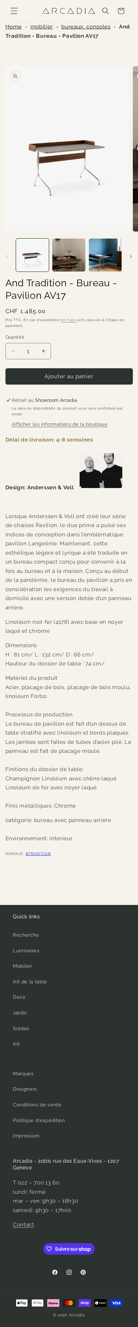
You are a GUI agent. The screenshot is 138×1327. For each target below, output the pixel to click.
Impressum (26, 1136)
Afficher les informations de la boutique (60, 424)
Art (16, 1044)
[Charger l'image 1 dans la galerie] (32, 255)
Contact (23, 1224)
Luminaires (26, 951)
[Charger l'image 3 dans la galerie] (105, 255)
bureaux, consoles (85, 26)
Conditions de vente (37, 1105)
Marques (23, 1074)
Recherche (26, 935)
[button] (14, 11)
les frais (69, 320)
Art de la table (30, 982)
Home (13, 26)
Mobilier (22, 966)
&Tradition (38, 854)
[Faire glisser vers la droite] (131, 257)
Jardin (20, 1013)
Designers (25, 1089)
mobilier (41, 26)
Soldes (21, 1028)
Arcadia (77, 1315)
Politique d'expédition (39, 1120)
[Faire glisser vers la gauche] (7, 257)
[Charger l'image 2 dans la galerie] (68, 255)
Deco (19, 997)
